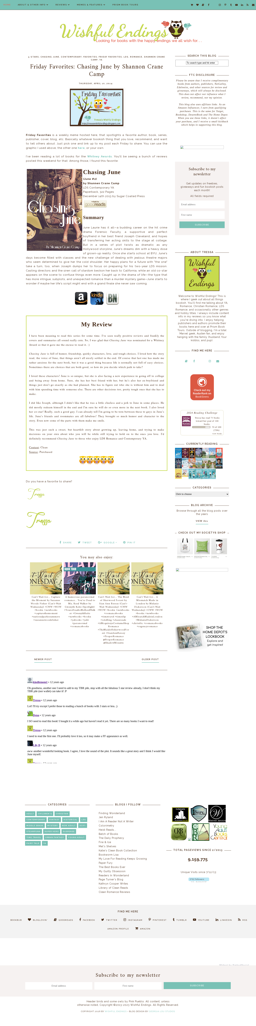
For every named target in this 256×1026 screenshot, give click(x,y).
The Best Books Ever (112, 867)
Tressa (198, 417)
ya (100, 60)
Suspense (69, 831)
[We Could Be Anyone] (192, 457)
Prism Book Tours (125, 5)
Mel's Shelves (107, 846)
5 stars (33, 57)
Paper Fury (106, 863)
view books (217, 433)
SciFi (83, 825)
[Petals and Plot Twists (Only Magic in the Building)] (198, 478)
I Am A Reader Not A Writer (116, 821)
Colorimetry (106, 825)
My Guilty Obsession (112, 871)
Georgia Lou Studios (162, 1011)
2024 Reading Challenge (202, 412)
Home (7, 5)
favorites (90, 57)
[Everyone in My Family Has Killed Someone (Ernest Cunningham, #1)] (219, 457)
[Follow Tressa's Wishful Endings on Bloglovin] (198, 881)
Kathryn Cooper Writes (113, 883)
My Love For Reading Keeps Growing (123, 858)
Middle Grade (34, 825)
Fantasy (54, 820)
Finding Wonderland (112, 813)
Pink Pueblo (136, 1001)
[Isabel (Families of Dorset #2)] (212, 467)
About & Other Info (32, 5)
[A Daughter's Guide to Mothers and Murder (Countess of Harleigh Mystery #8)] (178, 478)
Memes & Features (90, 5)
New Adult (69, 825)
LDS (126, 57)
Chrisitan (62, 814)
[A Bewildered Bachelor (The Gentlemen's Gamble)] (212, 457)
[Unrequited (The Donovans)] (198, 467)
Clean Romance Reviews (114, 892)
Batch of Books (108, 834)
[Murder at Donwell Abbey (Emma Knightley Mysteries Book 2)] (185, 467)
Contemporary (71, 57)
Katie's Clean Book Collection (118, 850)
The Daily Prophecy (111, 838)
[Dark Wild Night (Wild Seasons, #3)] (178, 457)
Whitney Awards (99, 156)
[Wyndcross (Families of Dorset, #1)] (205, 467)
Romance (136, 57)
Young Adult (76, 837)
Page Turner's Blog (111, 879)
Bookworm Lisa (109, 854)
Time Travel (33, 837)
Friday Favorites (110, 57)
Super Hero (52, 831)
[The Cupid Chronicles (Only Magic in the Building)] (212, 478)
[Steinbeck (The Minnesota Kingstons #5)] (219, 467)
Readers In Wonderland (114, 875)
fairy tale (32, 843)
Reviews (61, 5)
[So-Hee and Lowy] (185, 476)
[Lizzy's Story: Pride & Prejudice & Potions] (185, 457)
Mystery (52, 825)
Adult (30, 814)
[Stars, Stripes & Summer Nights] (198, 457)
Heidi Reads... (107, 829)
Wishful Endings (116, 1011)
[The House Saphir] (178, 467)
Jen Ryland (106, 817)
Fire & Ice (105, 842)
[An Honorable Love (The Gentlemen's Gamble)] (205, 457)
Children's (45, 814)
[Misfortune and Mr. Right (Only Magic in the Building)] (192, 478)
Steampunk (33, 831)
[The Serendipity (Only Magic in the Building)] (205, 478)
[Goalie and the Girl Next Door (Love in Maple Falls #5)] (192, 467)
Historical (70, 820)
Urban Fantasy (54, 837)
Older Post (150, 659)
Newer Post (43, 659)
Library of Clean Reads (113, 887)
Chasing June (50, 57)
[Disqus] (96, 719)
